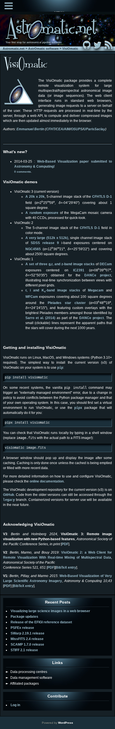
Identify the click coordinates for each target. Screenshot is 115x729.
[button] (9, 5)
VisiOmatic (70, 48)
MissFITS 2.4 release (27, 639)
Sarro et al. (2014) (40, 318)
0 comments (22, 171)
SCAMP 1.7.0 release (27, 644)
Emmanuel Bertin (30, 129)
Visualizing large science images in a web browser (50, 611)
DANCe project (95, 275)
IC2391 (78, 270)
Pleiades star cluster (67, 303)
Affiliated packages (22, 683)
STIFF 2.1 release (24, 650)
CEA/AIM (63, 129)
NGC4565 (33, 249)
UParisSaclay (94, 129)
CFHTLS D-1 (102, 197)
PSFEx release (22, 628)
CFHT (50, 129)
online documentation (47, 481)
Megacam (96, 290)
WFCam (31, 297)
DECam (106, 264)
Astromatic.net (14, 48)
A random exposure (41, 213)
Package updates (24, 617)
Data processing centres (26, 672)
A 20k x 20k (35, 197)
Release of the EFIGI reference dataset (41, 622)
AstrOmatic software (43, 48)
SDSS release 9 (45, 243)
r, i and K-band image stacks (52, 290)
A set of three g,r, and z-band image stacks (60, 264)
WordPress (65, 722)
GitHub (8, 495)
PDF (65, 544)
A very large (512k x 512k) (46, 238)
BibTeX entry (66, 567)
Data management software (29, 678)
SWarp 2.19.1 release (27, 633)
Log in (15, 705)
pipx (78, 408)
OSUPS (77, 129)
